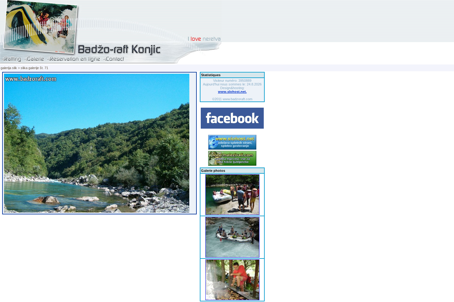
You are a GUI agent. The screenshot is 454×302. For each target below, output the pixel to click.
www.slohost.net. (232, 91)
